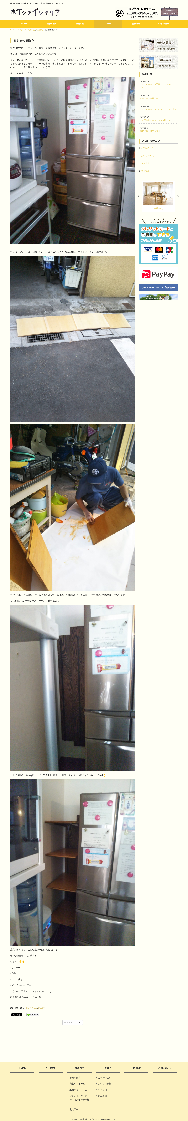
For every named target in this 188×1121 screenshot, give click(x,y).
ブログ (20, 30)
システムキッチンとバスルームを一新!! (158, 108)
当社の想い (50, 1068)
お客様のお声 (147, 148)
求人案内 (145, 163)
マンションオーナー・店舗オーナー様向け (79, 1100)
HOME (13, 30)
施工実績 (39, 30)
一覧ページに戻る (72, 1022)
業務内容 (79, 1068)
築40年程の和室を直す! (150, 129)
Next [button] (178, 196)
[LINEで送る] (32, 1014)
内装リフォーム (77, 1083)
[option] (158, 196)
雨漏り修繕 (74, 1077)
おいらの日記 (30, 30)
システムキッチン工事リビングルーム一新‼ (158, 84)
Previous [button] (138, 196)
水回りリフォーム (78, 1089)
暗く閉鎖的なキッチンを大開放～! (155, 118)
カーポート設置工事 (149, 97)
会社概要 (136, 1068)
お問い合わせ (165, 1068)
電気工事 (73, 1109)
